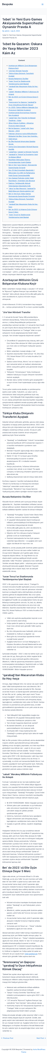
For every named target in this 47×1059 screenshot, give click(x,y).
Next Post (41, 1038)
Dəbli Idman (13, 139)
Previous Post (7, 1038)
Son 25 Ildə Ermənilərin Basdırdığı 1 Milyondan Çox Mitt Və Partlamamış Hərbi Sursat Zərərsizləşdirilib (22, 172)
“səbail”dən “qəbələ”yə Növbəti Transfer (23, 152)
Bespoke (7, 4)
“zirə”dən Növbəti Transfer (18, 71)
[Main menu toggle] (42, 4)
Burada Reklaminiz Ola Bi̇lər (18, 79)
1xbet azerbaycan (31, 954)
